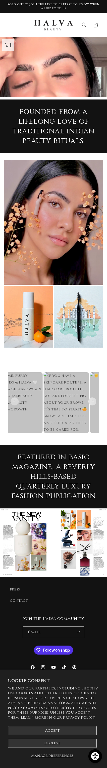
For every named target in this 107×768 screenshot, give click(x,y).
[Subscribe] (78, 632)
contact (19, 600)
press (15, 589)
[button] (9, 24)
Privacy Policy (79, 717)
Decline (52, 743)
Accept (52, 730)
